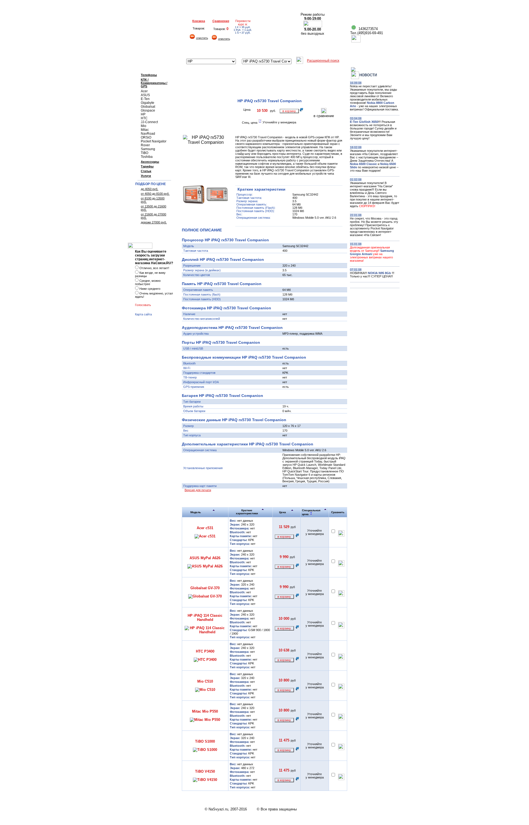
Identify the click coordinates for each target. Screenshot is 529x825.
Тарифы (147, 166)
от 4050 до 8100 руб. (155, 193)
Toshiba (147, 157)
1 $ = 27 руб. (243, 32)
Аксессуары (150, 161)
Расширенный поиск (323, 61)
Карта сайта (143, 314)
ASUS (145, 95)
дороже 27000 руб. (154, 222)
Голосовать (143, 305)
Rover (145, 145)
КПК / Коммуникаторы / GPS (154, 83)
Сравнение (220, 21)
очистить (202, 37)
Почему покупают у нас (300, 50)
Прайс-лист (338, 50)
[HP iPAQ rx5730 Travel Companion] (194, 202)
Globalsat (148, 107)
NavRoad (148, 134)
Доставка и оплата (178, 50)
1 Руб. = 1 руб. (243, 30)
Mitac (145, 130)
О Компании (143, 50)
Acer (144, 91)
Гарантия (210, 50)
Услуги (146, 175)
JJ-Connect (149, 122)
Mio (143, 126)
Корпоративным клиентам (249, 50)
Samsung (148, 149)
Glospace (148, 110)
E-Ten (145, 99)
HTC (144, 118)
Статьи (146, 171)
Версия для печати (198, 490)
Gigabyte (147, 103)
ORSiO (146, 137)
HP (143, 114)
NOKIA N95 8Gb (380, 273)
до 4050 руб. (149, 189)
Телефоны (149, 75)
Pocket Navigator (153, 141)
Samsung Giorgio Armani (372, 252)
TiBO (144, 153)
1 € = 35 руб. (243, 27)
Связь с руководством (376, 50)
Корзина (198, 21)
